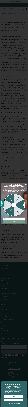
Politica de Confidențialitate (12, 392)
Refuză (13, 400)
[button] (2, 203)
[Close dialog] (26, 184)
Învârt (14, 221)
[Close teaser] (4, 200)
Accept (13, 396)
